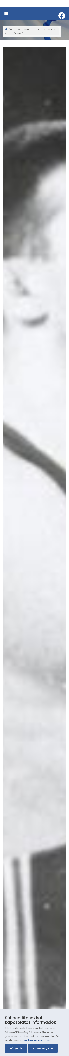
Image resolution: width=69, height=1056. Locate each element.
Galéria (26, 29)
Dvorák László (16, 33)
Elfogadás (16, 1048)
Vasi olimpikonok (46, 29)
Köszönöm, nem (43, 1048)
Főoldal (12, 29)
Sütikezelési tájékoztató (37, 1040)
